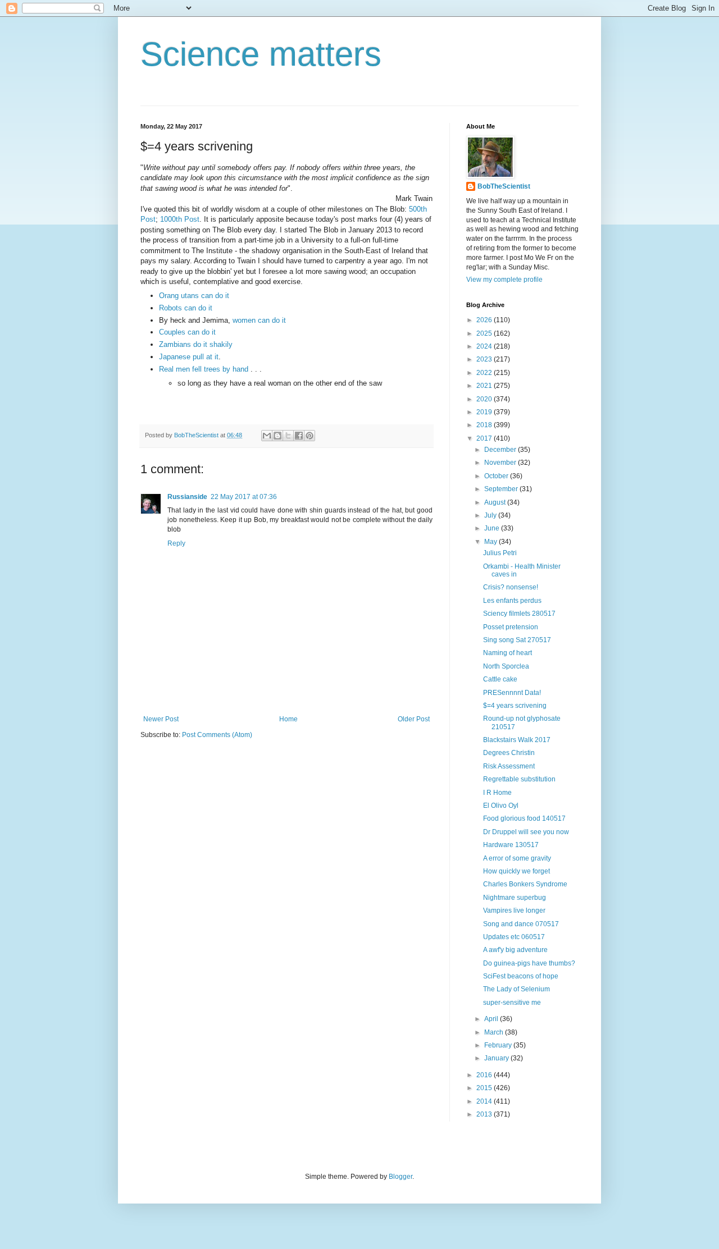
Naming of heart (507, 653)
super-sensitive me (512, 1002)
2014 (485, 1101)
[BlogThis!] (277, 435)
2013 (485, 1114)
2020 (485, 399)
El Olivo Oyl (500, 805)
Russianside (187, 497)
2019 (485, 412)
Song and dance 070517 (521, 924)
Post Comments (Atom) (217, 735)
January (497, 1058)
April (492, 1019)
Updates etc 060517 (514, 937)
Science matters (260, 54)
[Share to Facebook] (298, 435)
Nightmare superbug (514, 898)
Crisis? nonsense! (510, 587)
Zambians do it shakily (196, 344)
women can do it (259, 320)
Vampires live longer (514, 910)
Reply (176, 543)
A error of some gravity (517, 858)
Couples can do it (187, 332)
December (501, 450)
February (498, 1045)
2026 (485, 320)
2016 (485, 1075)
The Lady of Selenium (516, 989)
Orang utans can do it (194, 295)
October (497, 476)
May (491, 542)
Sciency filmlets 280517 (519, 613)
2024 (485, 346)
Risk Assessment (509, 766)
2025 (485, 333)
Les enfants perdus (512, 601)
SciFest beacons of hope (520, 976)
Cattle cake (500, 679)
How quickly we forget (516, 871)
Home (288, 719)
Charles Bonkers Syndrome (525, 884)
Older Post (414, 719)
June (492, 528)
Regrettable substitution (519, 779)
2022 (485, 373)
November (501, 462)
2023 (485, 359)
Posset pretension (510, 627)
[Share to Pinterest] (309, 435)
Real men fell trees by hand (205, 369)
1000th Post (179, 219)
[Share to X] (288, 435)
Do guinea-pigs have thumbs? (529, 963)
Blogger (400, 1177)
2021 (485, 386)
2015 (485, 1088)
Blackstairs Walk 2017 (516, 740)
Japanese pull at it (189, 357)
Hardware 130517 (511, 845)
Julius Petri (500, 553)
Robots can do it (185, 308)
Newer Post (161, 719)
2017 (485, 438)
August (495, 502)
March (494, 1032)
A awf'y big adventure (515, 950)
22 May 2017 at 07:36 (244, 497)
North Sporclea (506, 666)
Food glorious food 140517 (524, 818)
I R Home (497, 793)
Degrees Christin (509, 753)
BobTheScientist (503, 186)
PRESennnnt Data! (512, 693)
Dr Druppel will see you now (526, 832)
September (502, 489)
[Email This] (266, 435)
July (491, 515)
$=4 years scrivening (515, 706)
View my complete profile (504, 279)
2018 (485, 425)
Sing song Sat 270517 (517, 640)
